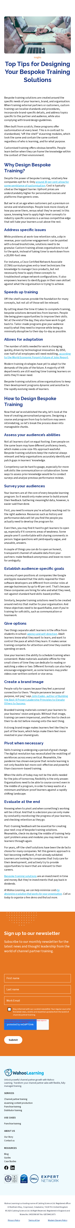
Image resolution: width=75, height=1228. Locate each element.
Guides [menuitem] (7, 1157)
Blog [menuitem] (6, 1154)
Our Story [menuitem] (8, 1137)
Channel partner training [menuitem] (15, 1099)
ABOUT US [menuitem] (9, 1131)
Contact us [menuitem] (9, 1140)
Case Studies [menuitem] (10, 1161)
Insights (37, 57)
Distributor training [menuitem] (13, 1110)
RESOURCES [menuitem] (10, 1148)
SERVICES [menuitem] (9, 1093)
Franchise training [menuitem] (12, 1106)
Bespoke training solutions (20, 876)
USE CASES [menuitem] (10, 1117)
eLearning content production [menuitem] (18, 1103)
